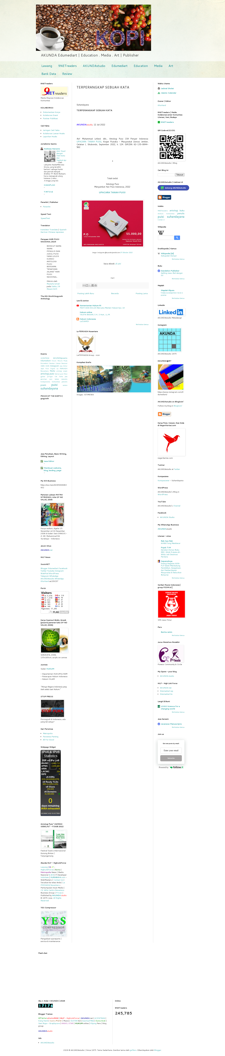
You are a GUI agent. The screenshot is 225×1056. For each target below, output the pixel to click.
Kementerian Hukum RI (90, 305)
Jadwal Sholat (167, 88)
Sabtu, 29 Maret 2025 (53, 287)
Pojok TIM (166, 547)
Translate (54, 229)
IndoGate (45, 877)
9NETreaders (67, 66)
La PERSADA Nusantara (53, 883)
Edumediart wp (166, 691)
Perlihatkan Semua (142, 324)
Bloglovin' (178, 405)
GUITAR (74, 1020)
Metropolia (47, 733)
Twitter (44, 570)
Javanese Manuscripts (171, 724)
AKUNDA (56, 895)
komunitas (170, 213)
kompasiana (45, 381)
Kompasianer (163, 480)
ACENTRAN (45, 358)
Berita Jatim (166, 632)
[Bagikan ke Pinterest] (95, 285)
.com (57, 877)
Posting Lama (142, 293)
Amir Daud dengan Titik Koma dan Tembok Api (61, 155)
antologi (174, 210)
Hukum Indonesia (88, 319)
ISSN (47, 366)
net (51, 550)
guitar (43, 376)
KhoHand (162, 105)
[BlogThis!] (86, 285)
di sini (118, 263)
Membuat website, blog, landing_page (53, 469)
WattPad (44, 573)
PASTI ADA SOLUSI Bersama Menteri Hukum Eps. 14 (102, 308)
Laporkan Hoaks (50, 136)
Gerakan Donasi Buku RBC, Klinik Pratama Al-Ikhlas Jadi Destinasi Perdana (171, 553)
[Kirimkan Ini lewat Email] (84, 285)
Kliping (93, 1023)
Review (67, 73)
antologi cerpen (61, 371)
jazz (50, 379)
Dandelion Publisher (170, 270)
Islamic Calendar (168, 93)
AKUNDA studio (167, 676)
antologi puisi (47, 373)
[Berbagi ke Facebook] (92, 285)
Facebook (63, 568)
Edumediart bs (166, 694)
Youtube (50, 570)
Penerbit (46, 206)
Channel (176, 505)
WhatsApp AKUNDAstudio (49, 577)
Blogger (44, 568)
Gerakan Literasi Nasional (58, 363)
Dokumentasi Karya (51, 112)
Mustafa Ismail (53, 283)
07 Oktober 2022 (126, 252)
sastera (65, 385)
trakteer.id (161, 220)
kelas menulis (61, 379)
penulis (180, 213)
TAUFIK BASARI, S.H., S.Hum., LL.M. (95, 314)
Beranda (115, 293)
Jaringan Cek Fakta (51, 130)
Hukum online (86, 312)
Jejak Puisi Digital (48, 368)
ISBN (43, 366)
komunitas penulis (60, 381)
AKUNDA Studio (167, 517)
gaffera (133, 1050)
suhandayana (49, 388)
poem (43, 385)
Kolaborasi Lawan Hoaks (54, 133)
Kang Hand (43, 1020)
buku (182, 210)
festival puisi (59, 374)
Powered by (164, 767)
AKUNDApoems (60, 358)
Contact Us (58, 880)
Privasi (59, 892)
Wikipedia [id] (167, 253)
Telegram (45, 576)
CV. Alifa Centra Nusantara (52, 890)
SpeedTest (45, 218)
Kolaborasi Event (50, 115)
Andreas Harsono (52, 148)
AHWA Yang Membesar (170, 543)
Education (141, 66)
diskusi (160, 213)
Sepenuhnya (166, 561)
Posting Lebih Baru (85, 293)
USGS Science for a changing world (170, 707)
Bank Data (48, 73)
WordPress (54, 573)
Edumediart (119, 66)
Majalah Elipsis (167, 290)
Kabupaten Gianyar (169, 256)
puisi (54, 385)
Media (158, 66)
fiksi (65, 374)
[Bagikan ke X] (89, 285)
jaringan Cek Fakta (55, 376)
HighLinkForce (47, 869)
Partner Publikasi (50, 118)
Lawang (46, 66)
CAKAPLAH (49, 185)
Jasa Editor (63, 366)
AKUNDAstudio (94, 66)
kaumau (88, 1020)
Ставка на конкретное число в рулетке (172, 293)
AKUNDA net (165, 687)
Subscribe (171, 758)
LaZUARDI (84, 321)
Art (171, 66)
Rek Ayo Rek (167, 541)
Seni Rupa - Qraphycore (49, 1023)
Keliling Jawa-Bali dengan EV (172, 274)
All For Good (48, 739)
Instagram (54, 366)
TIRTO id (48, 191)
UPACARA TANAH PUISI (89, 141)
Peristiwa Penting (50, 736)
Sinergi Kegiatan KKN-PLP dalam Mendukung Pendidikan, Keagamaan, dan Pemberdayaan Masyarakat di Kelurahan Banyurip (171, 569)
